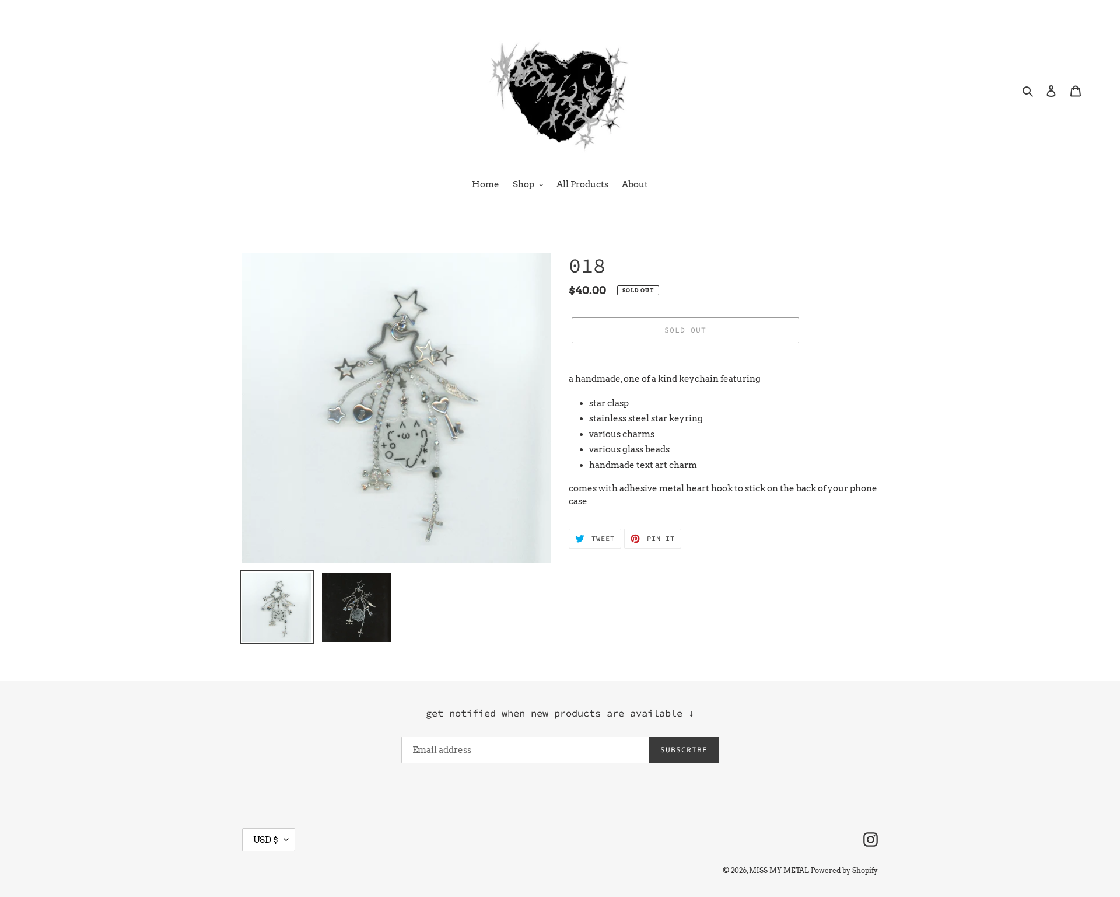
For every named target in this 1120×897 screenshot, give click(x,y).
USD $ (265, 840)
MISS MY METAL (779, 870)
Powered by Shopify (844, 870)
